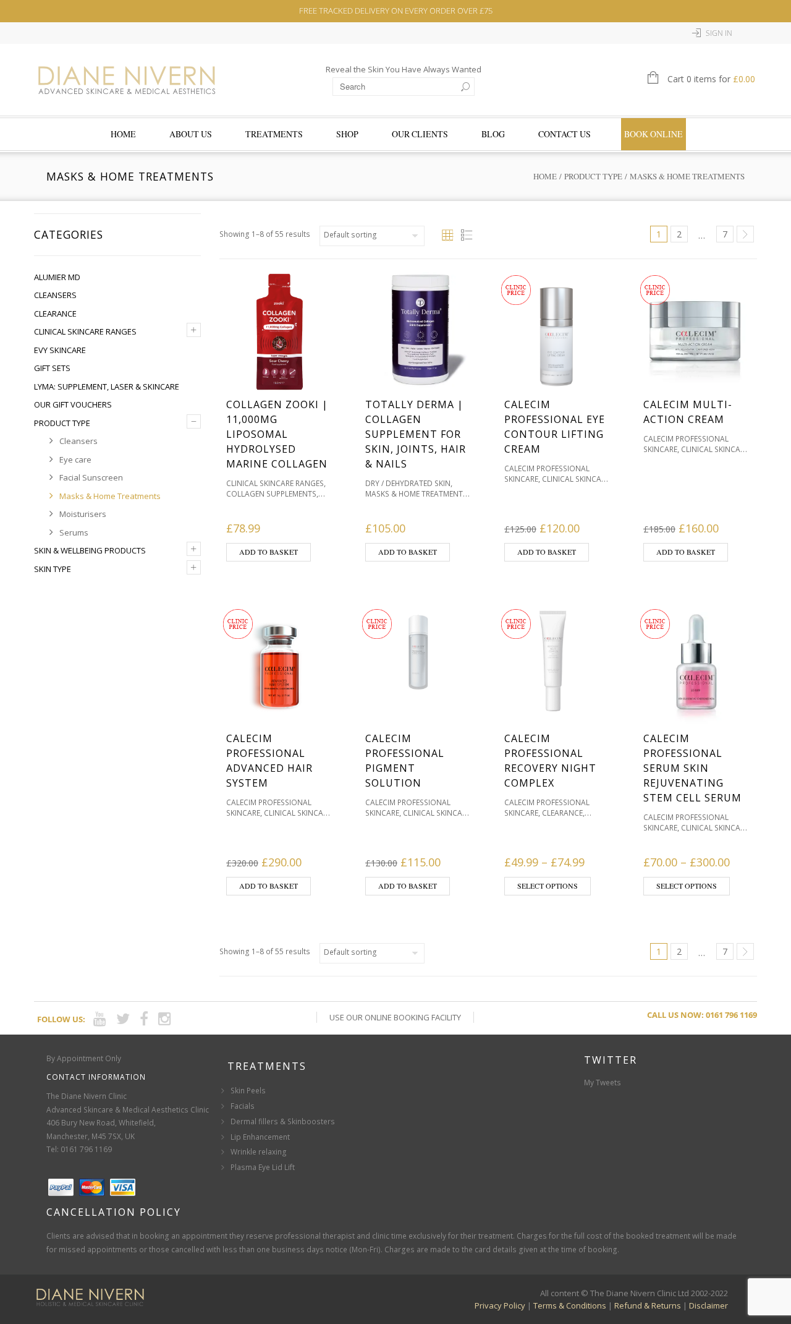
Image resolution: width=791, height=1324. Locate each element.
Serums (73, 532)
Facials (243, 1106)
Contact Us (564, 134)
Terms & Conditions (569, 1305)
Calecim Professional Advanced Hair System (269, 761)
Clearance (55, 313)
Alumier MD (57, 277)
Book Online (653, 134)
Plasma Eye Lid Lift (263, 1167)
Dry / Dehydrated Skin (407, 483)
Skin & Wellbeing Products (90, 550)
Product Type (593, 176)
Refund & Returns (647, 1305)
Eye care (75, 459)
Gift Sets (52, 368)
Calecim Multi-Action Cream (687, 412)
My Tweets (602, 1082)
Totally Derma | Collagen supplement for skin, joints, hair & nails (415, 434)
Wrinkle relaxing (259, 1152)
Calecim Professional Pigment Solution (404, 761)
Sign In (719, 33)
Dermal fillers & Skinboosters (283, 1121)
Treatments (274, 134)
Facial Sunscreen (91, 477)
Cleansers (55, 295)
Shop (347, 134)
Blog (493, 134)
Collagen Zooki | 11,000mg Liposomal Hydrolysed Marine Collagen (277, 434)
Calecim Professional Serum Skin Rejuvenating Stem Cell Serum (692, 768)
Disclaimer (708, 1305)
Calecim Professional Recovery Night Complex (550, 761)
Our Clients (420, 134)
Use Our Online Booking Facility (395, 1017)
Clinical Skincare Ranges (85, 331)
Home (123, 134)
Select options (547, 885)
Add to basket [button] (268, 552)
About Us (190, 134)
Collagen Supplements (271, 494)
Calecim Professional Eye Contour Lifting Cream (554, 427)
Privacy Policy (500, 1305)
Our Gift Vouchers (73, 404)
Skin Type (52, 568)
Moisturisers (82, 513)
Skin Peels (248, 1090)
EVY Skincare (60, 350)
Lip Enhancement (260, 1137)
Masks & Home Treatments (110, 496)
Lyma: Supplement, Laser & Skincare (106, 386)
